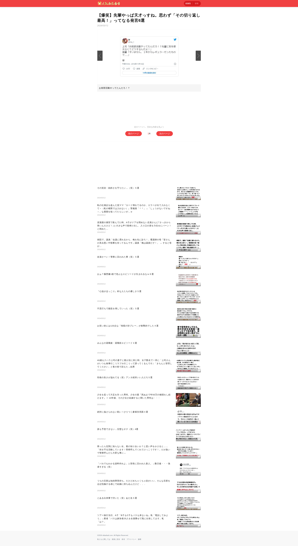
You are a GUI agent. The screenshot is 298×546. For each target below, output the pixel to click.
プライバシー (131, 539)
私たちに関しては (103, 539)
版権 (139, 539)
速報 (196, 3)
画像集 (188, 3)
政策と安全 (116, 539)
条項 (123, 539)
